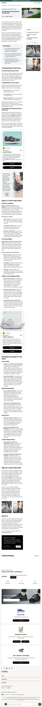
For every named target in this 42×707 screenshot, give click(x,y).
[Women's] (10, 511)
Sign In (25, 641)
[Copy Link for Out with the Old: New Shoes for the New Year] (37, 43)
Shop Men (12, 167)
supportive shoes (18, 77)
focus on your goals (8, 126)
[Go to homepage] (5, 671)
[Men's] (21, 511)
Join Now (13, 577)
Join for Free (16, 641)
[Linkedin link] (35, 43)
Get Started (21, 620)
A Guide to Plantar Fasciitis (7, 194)
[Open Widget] (39, 704)
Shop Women (12, 163)
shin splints (10, 264)
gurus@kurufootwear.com (11, 692)
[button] (34, 2)
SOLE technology (18, 115)
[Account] (38, 2)
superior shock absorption (7, 481)
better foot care (10, 38)
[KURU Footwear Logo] (4, 2)
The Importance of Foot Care (33, 32)
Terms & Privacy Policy (21, 694)
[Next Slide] (1, 0)
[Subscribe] (18, 600)
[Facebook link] (30, 43)
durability (19, 377)
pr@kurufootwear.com (7, 532)
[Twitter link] (33, 43)
